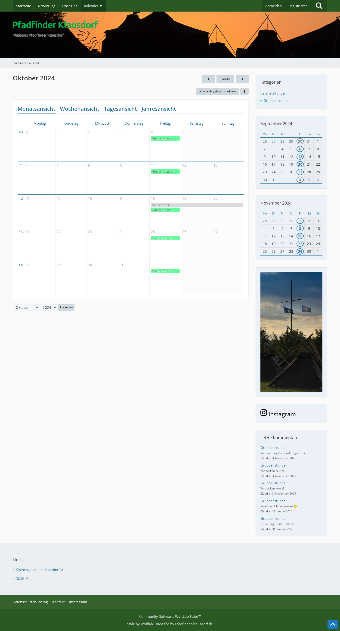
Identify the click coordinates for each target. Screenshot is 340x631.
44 (21, 264)
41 (21, 165)
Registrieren (298, 5)
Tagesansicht (120, 108)
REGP (20, 578)
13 (300, 156)
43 (21, 231)
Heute (225, 79)
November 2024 (275, 203)
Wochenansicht (79, 108)
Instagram (281, 414)
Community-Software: (170, 616)
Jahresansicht (159, 108)
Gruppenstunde (162, 138)
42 (21, 198)
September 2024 (276, 123)
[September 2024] (208, 79)
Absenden (66, 307)
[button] (244, 91)
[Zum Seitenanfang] (333, 624)
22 (300, 243)
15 (300, 236)
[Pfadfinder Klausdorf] (170, 35)
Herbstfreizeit (161, 205)
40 (21, 132)
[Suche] (319, 6)
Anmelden (273, 5)
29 (300, 251)
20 (300, 164)
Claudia (265, 458)
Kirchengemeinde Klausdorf (38, 569)
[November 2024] (242, 79)
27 (300, 172)
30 (300, 141)
